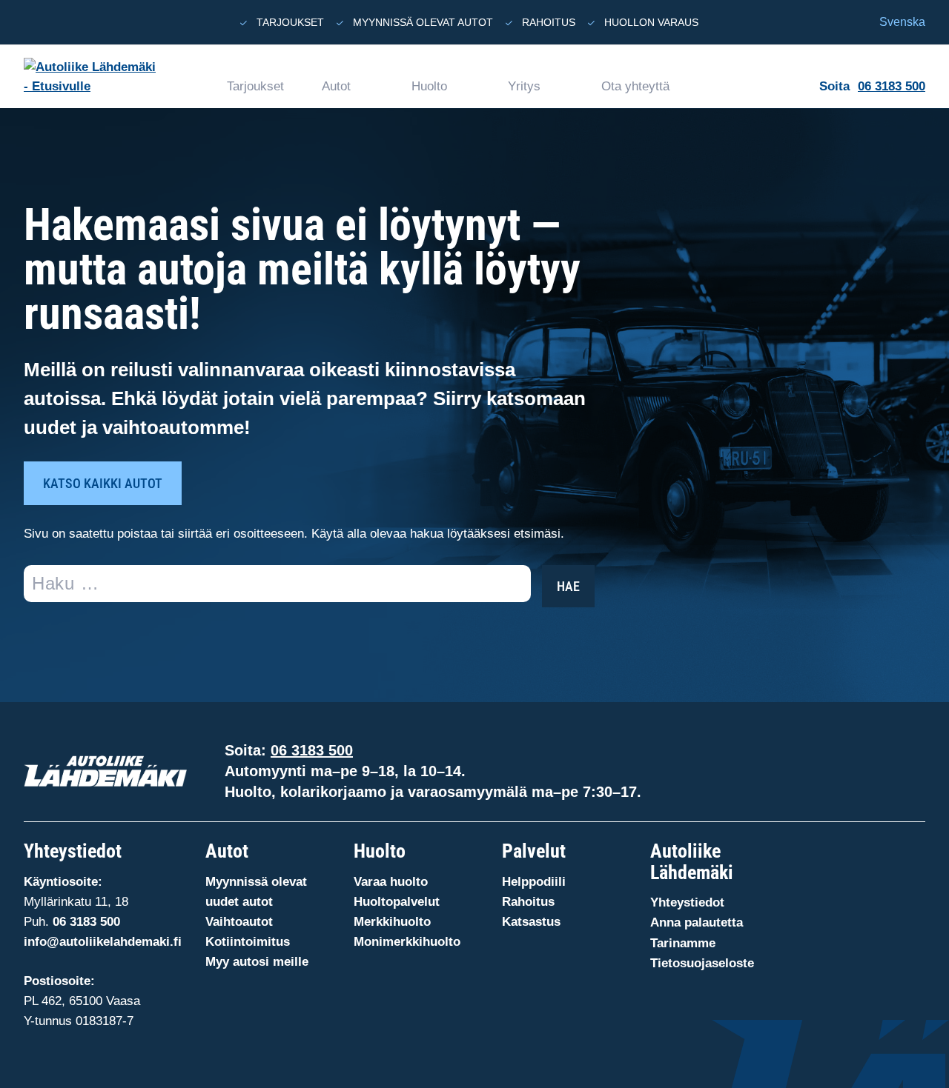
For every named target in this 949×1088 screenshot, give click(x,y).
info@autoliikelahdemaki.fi (103, 942)
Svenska (902, 22)
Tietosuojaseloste (702, 963)
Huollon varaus (651, 22)
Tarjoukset (290, 22)
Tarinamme (682, 943)
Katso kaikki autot (102, 483)
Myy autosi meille (256, 962)
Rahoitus (548, 22)
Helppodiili (534, 882)
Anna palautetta (696, 922)
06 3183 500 (891, 86)
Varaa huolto (391, 882)
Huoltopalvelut (397, 902)
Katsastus (531, 922)
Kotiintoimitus (247, 942)
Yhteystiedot (687, 902)
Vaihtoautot (239, 922)
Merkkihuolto (392, 922)
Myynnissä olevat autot (423, 22)
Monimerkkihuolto (407, 942)
